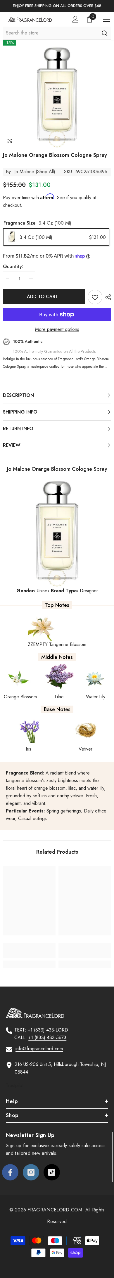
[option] (57, 6)
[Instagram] (31, 1172)
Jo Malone (24, 171)
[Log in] (75, 19)
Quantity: (13, 266)
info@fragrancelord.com (39, 1048)
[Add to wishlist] (95, 297)
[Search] (104, 33)
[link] (29, 954)
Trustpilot (14, 1085)
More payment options (57, 329)
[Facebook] (10, 1172)
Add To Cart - (44, 296)
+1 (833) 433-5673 (47, 1037)
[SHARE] (106, 297)
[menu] (106, 19)
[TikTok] (52, 1172)
